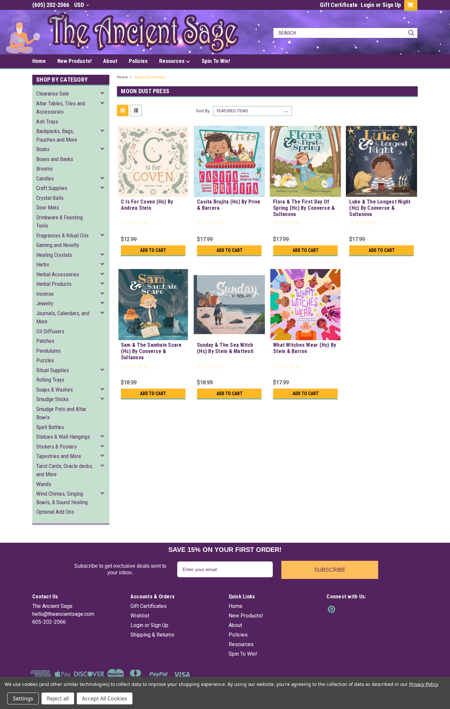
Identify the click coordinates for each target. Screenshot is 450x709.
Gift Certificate (338, 4)
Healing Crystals (54, 255)
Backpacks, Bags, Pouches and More (56, 135)
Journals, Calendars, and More (62, 317)
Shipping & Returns (152, 635)
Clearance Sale (52, 93)
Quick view (153, 192)
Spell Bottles (50, 427)
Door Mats (47, 207)
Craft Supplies (51, 188)
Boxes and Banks (54, 159)
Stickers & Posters (56, 446)
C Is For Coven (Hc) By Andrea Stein (147, 205)
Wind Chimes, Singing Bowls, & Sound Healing (62, 497)
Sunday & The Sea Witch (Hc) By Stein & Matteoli (225, 348)
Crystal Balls (50, 198)
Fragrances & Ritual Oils (62, 235)
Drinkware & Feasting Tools (59, 221)
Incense (45, 293)
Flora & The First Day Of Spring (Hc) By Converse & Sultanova (304, 208)
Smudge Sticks (52, 399)
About (110, 61)
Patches (45, 341)
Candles (45, 178)
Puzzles (45, 360)
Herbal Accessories (57, 274)
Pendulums (48, 350)
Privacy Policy (423, 684)
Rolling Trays (50, 379)
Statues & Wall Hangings (63, 436)
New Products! (74, 61)
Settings (23, 698)
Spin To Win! (216, 61)
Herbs (42, 264)
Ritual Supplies (52, 370)
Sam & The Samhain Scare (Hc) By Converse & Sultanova (151, 351)
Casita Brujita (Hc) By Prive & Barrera (228, 205)
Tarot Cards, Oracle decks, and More (64, 470)
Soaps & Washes (54, 389)
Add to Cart (153, 250)
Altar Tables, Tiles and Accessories (60, 107)
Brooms (44, 168)
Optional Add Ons (55, 511)
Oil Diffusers (50, 331)
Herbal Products (53, 284)
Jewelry (44, 303)
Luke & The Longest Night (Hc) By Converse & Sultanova (379, 208)
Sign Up (391, 4)
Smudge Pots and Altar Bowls (61, 413)
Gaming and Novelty (57, 245)
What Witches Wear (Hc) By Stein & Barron (304, 348)
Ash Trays (47, 121)
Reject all (58, 698)
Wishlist (139, 616)
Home (39, 61)
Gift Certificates (148, 606)
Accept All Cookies (104, 698)
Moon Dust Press (150, 77)
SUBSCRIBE (330, 570)
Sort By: (203, 110)
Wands (43, 484)
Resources (172, 61)
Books (42, 149)
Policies (138, 61)
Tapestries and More (58, 456)
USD (79, 4)
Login (367, 4)
